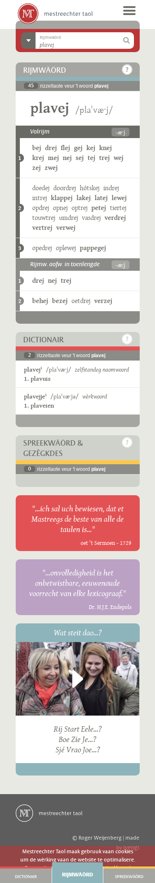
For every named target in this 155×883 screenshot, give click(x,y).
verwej (66, 227)
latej (101, 198)
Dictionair (26, 876)
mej (53, 157)
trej (104, 157)
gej (78, 148)
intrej (39, 198)
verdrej (115, 217)
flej (65, 148)
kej (90, 148)
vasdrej (91, 217)
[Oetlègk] (127, 69)
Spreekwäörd (129, 876)
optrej (80, 207)
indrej (111, 188)
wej (119, 157)
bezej (60, 300)
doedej (41, 188)
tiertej (118, 207)
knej (105, 148)
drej (51, 148)
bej (36, 148)
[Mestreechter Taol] (55, 13)
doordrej (64, 188)
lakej (83, 198)
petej (98, 207)
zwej (51, 167)
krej (38, 157)
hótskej (90, 188)
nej (67, 157)
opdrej (40, 207)
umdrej (68, 217)
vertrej (42, 227)
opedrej (42, 248)
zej (36, 167)
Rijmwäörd (77, 874)
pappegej (93, 248)
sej (80, 157)
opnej (60, 207)
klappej (62, 198)
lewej (119, 198)
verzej (103, 300)
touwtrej (43, 217)
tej (91, 157)
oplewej (66, 248)
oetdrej (81, 300)
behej (40, 300)
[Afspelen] (77, 678)
